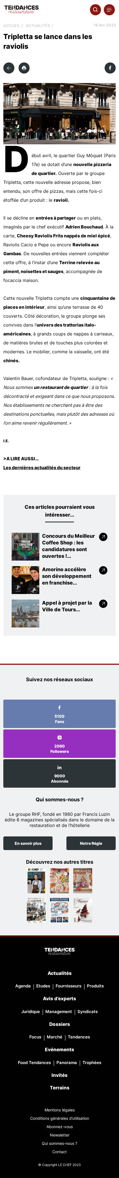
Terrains (59, 1088)
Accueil (11, 25)
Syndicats (87, 1011)
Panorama (66, 1062)
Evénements (59, 1049)
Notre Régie (91, 843)
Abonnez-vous (59, 1126)
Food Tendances (34, 1062)
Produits (95, 986)
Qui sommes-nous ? (59, 1143)
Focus (35, 1037)
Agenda (23, 986)
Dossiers (59, 1024)
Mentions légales (60, 1110)
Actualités (38, 25)
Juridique (30, 1011)
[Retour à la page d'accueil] (59, 952)
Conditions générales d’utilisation (59, 1118)
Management (58, 1011)
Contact (59, 1151)
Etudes (43, 986)
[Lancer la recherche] (95, 9)
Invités (59, 1075)
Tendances (79, 1037)
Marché (54, 1037)
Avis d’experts (59, 998)
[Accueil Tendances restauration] (21, 9)
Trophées (91, 1062)
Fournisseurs (68, 986)
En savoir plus (28, 843)
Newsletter (59, 1135)
